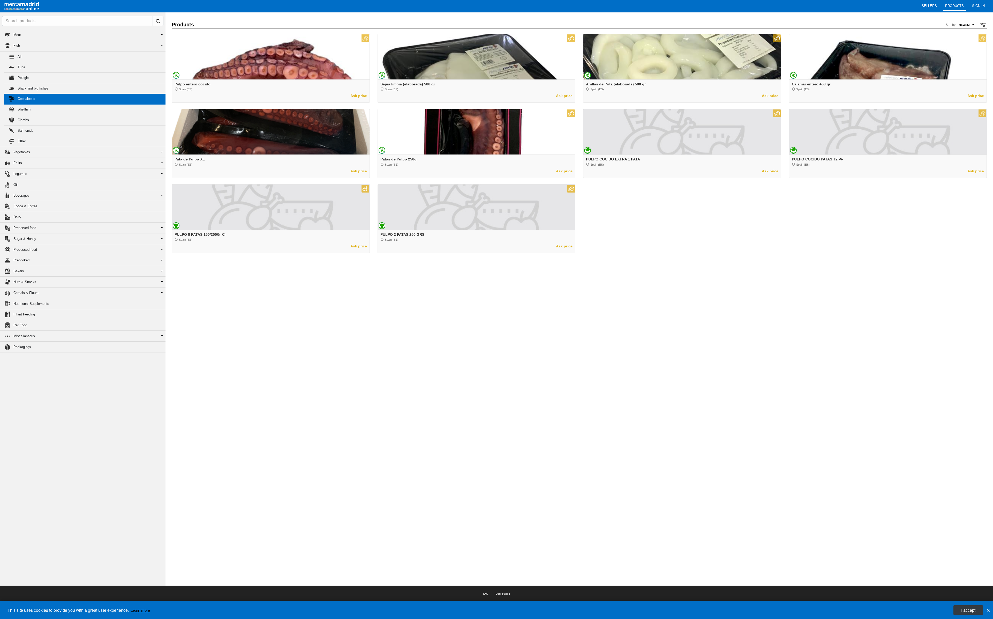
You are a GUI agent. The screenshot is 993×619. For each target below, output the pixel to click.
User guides (503, 593)
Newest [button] (965, 24)
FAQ (485, 593)
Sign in (978, 6)
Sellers (929, 6)
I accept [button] (968, 610)
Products (954, 6)
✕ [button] (988, 610)
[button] (83, 35)
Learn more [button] (140, 610)
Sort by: (951, 24)
